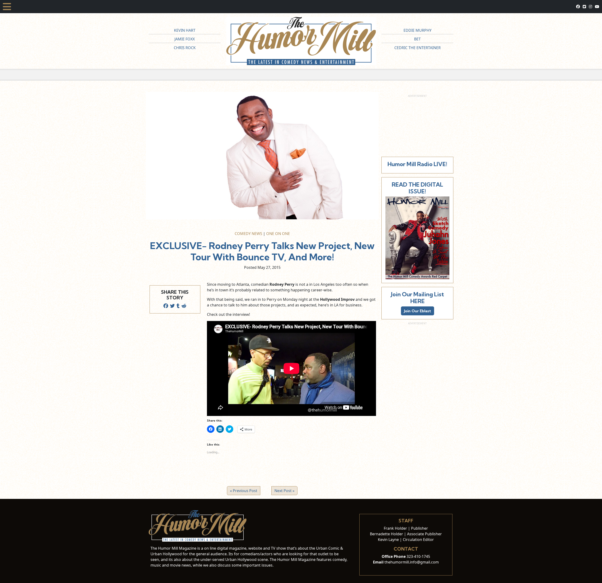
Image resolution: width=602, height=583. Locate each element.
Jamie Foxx (184, 39)
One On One (278, 233)
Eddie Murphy (418, 30)
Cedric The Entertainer (417, 47)
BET (417, 39)
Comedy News (248, 233)
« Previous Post (243, 490)
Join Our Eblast (417, 311)
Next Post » (284, 490)
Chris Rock (185, 47)
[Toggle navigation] (7, 6)
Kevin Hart (184, 30)
